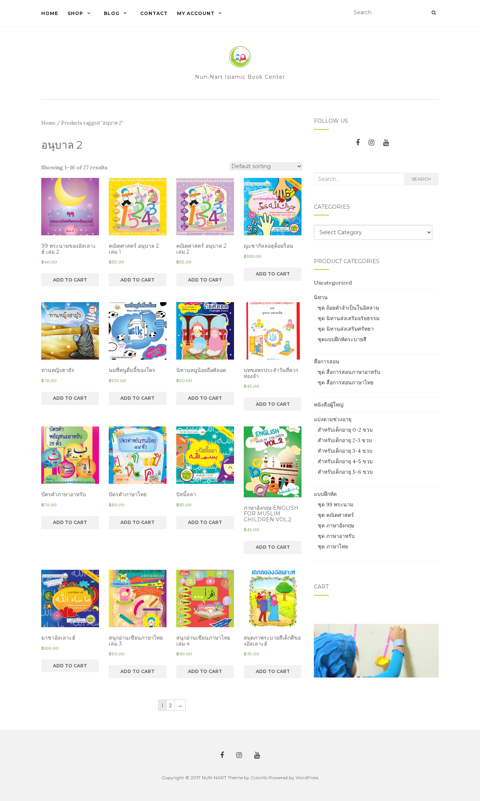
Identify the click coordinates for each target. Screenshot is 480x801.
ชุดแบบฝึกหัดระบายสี (342, 339)
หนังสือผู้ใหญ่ (329, 404)
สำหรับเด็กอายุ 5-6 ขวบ (345, 471)
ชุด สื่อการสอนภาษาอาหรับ (349, 372)
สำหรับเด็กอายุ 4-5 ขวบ (345, 461)
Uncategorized (333, 282)
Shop (75, 13)
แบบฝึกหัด (325, 494)
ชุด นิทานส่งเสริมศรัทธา (346, 328)
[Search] (434, 12)
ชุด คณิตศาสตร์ (336, 515)
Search (421, 179)
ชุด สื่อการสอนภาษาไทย (346, 382)
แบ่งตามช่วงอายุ (332, 419)
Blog (112, 13)
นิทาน (321, 297)
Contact (154, 13)
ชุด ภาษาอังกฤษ (336, 525)
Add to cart (70, 280)
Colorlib (258, 777)
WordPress (307, 777)
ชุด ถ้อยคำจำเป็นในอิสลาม (348, 307)
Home (49, 13)
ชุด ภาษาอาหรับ (336, 536)
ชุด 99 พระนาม (335, 504)
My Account (195, 13)
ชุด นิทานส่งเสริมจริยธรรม (349, 318)
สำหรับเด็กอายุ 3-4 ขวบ (345, 450)
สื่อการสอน (326, 361)
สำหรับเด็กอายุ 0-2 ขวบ (345, 429)
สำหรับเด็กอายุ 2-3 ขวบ (345, 440)
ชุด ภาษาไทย (333, 546)
